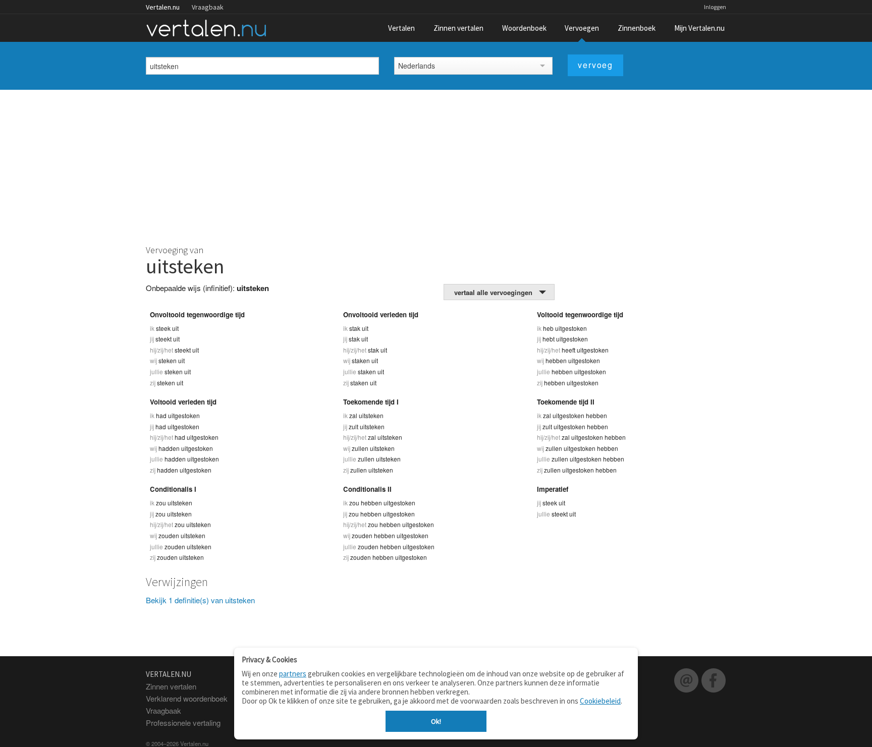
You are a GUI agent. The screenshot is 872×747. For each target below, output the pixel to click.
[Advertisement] (436, 165)
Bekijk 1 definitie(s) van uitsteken (200, 600)
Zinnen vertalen (458, 28)
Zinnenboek (637, 28)
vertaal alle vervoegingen (493, 292)
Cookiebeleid (600, 701)
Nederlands (416, 66)
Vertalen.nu (163, 7)
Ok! (436, 721)
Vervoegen (582, 28)
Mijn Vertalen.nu (699, 28)
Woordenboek (524, 28)
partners (292, 673)
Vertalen (401, 28)
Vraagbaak (208, 7)
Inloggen (715, 7)
